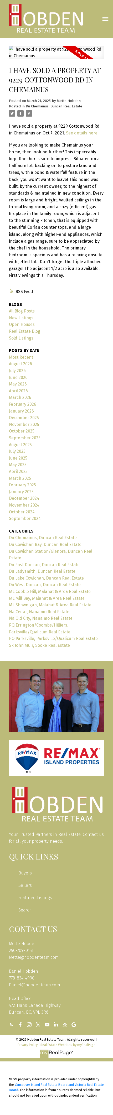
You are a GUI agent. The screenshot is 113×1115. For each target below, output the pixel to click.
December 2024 (24, 498)
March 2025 (20, 478)
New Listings (21, 317)
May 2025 (18, 464)
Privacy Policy (28, 1045)
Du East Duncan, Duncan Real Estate (44, 564)
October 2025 (21, 431)
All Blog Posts (22, 311)
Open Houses (22, 324)
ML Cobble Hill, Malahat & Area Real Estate (50, 591)
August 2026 (20, 363)
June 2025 (18, 458)
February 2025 (22, 484)
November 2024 (24, 505)
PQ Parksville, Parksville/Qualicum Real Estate (53, 638)
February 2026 (22, 404)
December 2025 (24, 417)
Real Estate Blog (24, 331)
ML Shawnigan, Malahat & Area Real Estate (50, 604)
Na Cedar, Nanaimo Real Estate (39, 611)
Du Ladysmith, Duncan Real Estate (42, 571)
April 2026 (18, 390)
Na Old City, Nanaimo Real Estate (41, 618)
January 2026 (21, 411)
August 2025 (20, 444)
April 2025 (18, 471)
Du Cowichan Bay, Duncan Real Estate (45, 544)
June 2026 (18, 377)
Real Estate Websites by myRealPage (67, 1045)
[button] (11, 1024)
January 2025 (21, 491)
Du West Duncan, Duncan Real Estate (45, 584)
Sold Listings (21, 338)
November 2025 (24, 424)
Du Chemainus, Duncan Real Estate (54, 106)
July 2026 (17, 370)
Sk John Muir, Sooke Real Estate (39, 645)
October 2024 (22, 511)
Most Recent (21, 357)
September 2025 (24, 437)
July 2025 (17, 451)
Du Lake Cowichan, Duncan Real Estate (46, 578)
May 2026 (18, 384)
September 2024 (25, 518)
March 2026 (20, 397)
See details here (81, 133)
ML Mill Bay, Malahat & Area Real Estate (47, 598)
